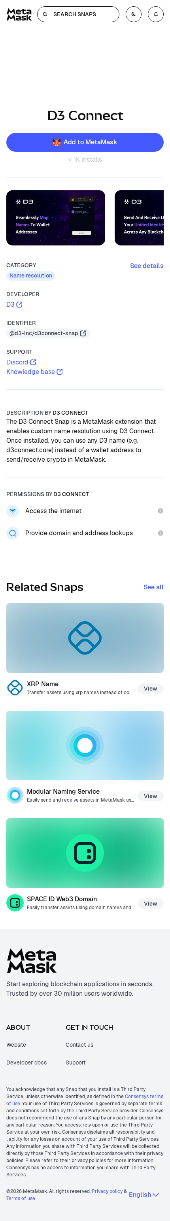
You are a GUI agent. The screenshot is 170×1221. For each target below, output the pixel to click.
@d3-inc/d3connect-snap (43, 333)
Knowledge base (30, 372)
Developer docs (26, 1062)
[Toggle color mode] (134, 14)
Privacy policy (107, 1191)
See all (154, 587)
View (150, 688)
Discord (17, 362)
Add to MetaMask (90, 142)
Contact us (79, 1044)
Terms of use (20, 1198)
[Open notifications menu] (156, 14)
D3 (10, 304)
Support (75, 1062)
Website (16, 1044)
